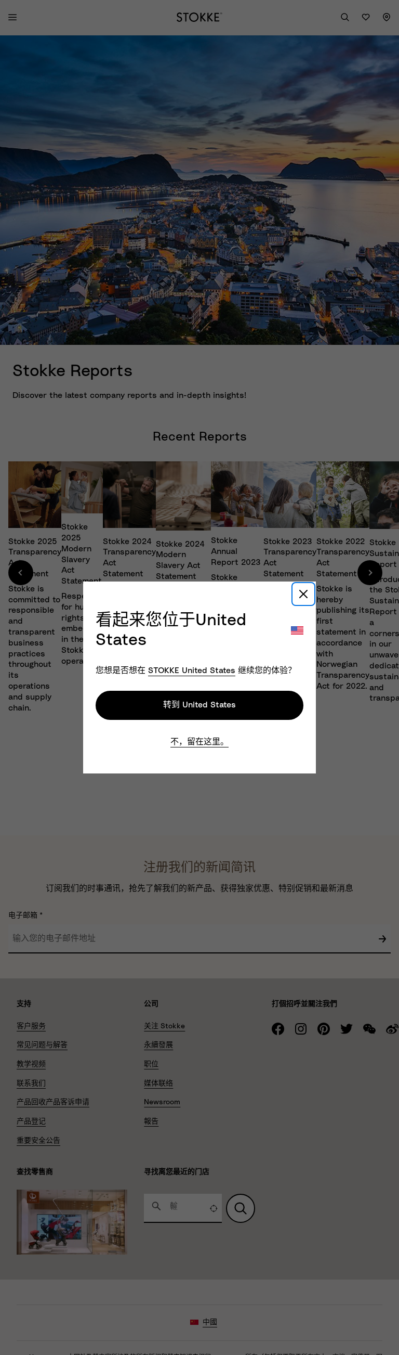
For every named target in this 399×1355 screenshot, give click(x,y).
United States (191, 670)
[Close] (303, 594)
